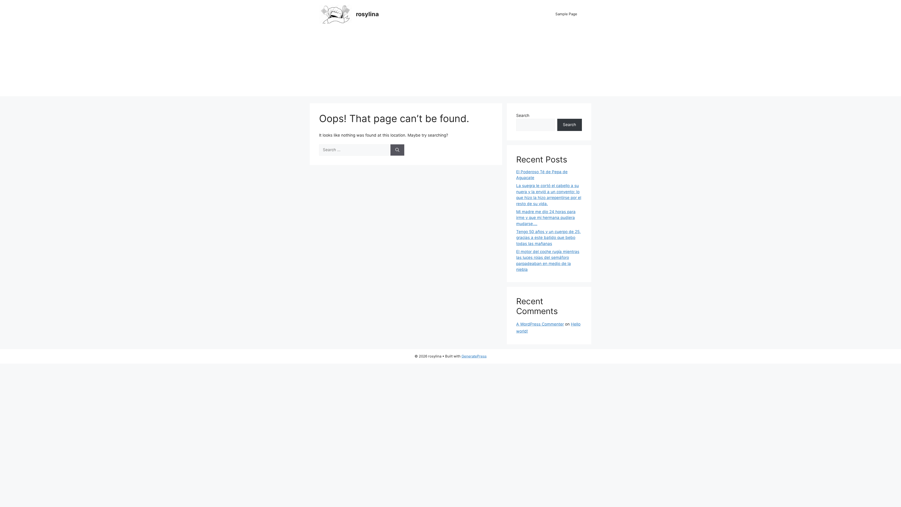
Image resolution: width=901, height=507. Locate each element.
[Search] (397, 150)
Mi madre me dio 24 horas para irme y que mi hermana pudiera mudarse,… (546, 217)
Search (522, 115)
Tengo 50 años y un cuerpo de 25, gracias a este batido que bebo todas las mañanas (548, 237)
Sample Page (566, 14)
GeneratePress (474, 356)
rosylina (367, 14)
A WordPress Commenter (540, 324)
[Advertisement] (450, 63)
